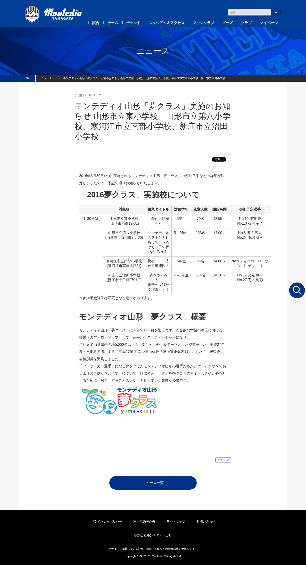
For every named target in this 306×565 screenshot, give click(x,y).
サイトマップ (175, 521)
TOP (27, 78)
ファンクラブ (203, 23)
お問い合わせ (205, 521)
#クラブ (223, 460)
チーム (113, 23)
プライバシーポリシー (106, 521)
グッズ (227, 23)
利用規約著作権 (144, 521)
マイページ (269, 23)
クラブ (246, 23)
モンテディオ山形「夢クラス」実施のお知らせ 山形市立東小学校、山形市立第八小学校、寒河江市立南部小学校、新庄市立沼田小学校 (144, 78)
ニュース (46, 78)
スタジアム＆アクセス (167, 23)
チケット (133, 23)
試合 (95, 23)
